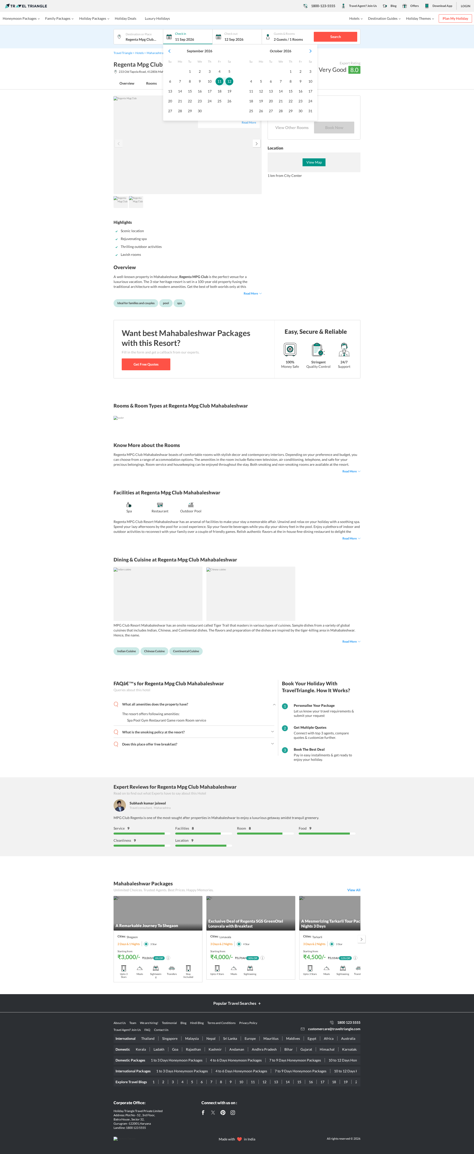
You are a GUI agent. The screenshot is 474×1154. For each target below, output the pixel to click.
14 (288, 1082)
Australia (348, 1038)
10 (241, 1082)
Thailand (148, 1038)
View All (353, 890)
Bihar (288, 1049)
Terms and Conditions (221, 1023)
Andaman (236, 1049)
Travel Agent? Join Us (363, 6)
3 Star (153, 944)
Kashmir (215, 1049)
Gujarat (306, 1049)
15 (299, 1082)
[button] (170, 51)
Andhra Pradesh (264, 1049)
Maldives (293, 1038)
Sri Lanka (230, 1038)
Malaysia (192, 1038)
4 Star (246, 944)
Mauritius (270, 1038)
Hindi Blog (197, 1023)
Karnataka (350, 1049)
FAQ (147, 1030)
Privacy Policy (248, 1023)
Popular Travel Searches (234, 1003)
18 (334, 1082)
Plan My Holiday (455, 18)
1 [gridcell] (190, 71)
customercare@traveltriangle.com (334, 1029)
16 (311, 1082)
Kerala (141, 1049)
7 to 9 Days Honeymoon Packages (295, 1060)
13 (276, 1082)
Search (335, 37)
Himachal (327, 1049)
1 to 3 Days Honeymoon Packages (176, 1060)
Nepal (211, 1038)
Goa (175, 1049)
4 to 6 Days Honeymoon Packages (236, 1060)
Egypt (312, 1038)
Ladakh (159, 1049)
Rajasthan (193, 1049)
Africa (329, 1038)
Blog (393, 6)
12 (264, 1082)
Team (132, 1023)
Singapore (170, 1038)
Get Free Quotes (146, 364)
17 (322, 1082)
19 (346, 1082)
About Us (120, 1023)
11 (253, 1082)
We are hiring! (149, 1023)
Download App (442, 6)
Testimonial (169, 1023)
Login (465, 6)
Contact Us (161, 1030)
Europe (250, 1038)
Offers (414, 6)
